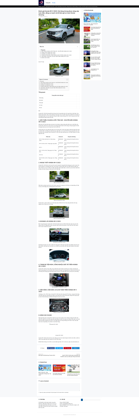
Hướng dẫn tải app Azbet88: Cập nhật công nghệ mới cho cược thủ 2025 (96, 53)
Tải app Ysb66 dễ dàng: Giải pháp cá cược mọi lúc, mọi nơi (95, 64)
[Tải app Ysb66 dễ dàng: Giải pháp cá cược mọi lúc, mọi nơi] (87, 64)
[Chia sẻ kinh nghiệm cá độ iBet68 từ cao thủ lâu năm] (87, 76)
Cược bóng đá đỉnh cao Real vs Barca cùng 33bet (95, 40)
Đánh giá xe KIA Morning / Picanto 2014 (47, 355)
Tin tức (40, 365)
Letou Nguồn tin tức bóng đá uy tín (95, 70)
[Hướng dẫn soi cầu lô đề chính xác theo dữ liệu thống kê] (73, 368)
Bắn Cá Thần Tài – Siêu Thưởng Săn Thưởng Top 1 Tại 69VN (45, 374)
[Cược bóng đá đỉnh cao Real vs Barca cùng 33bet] (87, 41)
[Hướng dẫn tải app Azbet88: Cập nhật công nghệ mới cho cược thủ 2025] (87, 52)
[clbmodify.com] (41, 2)
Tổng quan (43, 49)
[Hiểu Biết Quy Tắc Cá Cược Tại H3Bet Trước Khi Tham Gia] (87, 46)
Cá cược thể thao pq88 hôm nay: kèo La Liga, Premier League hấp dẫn (96, 58)
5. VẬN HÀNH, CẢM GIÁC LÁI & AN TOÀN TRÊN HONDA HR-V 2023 (55, 56)
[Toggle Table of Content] (67, 80)
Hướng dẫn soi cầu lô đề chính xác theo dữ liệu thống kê (96, 34)
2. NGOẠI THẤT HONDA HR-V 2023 (48, 52)
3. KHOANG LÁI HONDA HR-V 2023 (48, 53)
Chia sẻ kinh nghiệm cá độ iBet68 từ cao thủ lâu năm (96, 76)
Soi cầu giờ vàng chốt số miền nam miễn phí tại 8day (96, 28)
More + (77, 348)
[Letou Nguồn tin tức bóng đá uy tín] (87, 70)
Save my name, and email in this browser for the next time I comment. (54, 392)
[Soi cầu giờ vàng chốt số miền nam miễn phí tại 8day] (59, 368)
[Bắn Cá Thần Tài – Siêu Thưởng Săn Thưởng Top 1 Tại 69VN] (45, 367)
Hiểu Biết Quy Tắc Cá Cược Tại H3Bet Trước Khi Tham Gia (95, 46)
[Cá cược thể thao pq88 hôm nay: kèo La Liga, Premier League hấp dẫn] (87, 58)
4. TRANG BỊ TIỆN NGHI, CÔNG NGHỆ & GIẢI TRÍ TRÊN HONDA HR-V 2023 (56, 55)
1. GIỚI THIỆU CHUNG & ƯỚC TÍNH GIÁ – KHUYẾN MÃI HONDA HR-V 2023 (56, 51)
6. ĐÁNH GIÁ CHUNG (45, 57)
